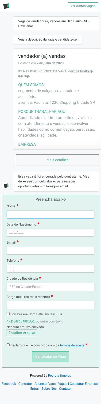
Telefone (13, 261)
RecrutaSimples (59, 376)
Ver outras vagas (82, 6)
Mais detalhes (58, 160)
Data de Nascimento (21, 224)
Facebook (9, 384)
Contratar (25, 384)
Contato (65, 389)
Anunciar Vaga (45, 384)
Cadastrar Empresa (84, 384)
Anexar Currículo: (21, 321)
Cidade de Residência (22, 279)
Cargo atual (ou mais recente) (28, 297)
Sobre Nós (49, 389)
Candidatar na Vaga (50, 356)
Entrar (34, 389)
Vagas (62, 384)
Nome (11, 206)
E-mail (11, 243)
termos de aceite (72, 345)
